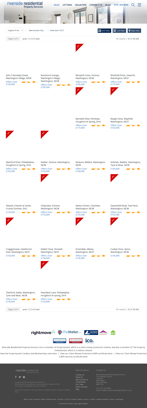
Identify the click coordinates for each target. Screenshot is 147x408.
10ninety (70, 404)
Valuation (80, 5)
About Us (79, 377)
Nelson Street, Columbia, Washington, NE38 (88, 207)
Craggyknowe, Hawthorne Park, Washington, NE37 (19, 250)
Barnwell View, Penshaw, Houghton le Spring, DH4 (88, 120)
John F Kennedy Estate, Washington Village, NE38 (18, 77)
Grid (105, 30)
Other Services (81, 387)
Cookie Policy (26, 390)
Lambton (92, 399)
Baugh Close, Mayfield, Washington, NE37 (122, 120)
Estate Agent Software (81, 404)
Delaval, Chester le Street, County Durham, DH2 (18, 207)
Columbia (60, 399)
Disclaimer (60, 390)
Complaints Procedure (50, 390)
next (38, 38)
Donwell (73, 399)
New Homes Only (36, 30)
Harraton (86, 399)
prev (25, 38)
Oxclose (112, 399)
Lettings (67, 5)
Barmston (37, 399)
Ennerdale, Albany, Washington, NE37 (85, 250)
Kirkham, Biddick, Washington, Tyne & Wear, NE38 (126, 164)
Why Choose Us (82, 380)
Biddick (43, 399)
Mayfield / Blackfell (102, 399)
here (54, 353)
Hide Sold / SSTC (57, 30)
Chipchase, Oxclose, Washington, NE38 (50, 207)
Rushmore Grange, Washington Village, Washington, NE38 (50, 78)
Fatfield (79, 399)
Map (135, 30)
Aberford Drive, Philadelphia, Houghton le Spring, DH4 (20, 164)
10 (129, 38)
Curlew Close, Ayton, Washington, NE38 (121, 250)
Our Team (80, 384)
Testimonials (81, 382)
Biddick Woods (51, 399)
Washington (119, 399)
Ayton (31, 399)
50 (134, 38)
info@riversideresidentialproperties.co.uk (116, 390)
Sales (56, 5)
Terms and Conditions (37, 390)
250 (137, 38)
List (121, 30)
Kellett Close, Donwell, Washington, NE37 (52, 250)
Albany (26, 399)
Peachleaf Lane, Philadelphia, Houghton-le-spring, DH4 (55, 294)
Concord (67, 399)
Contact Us (96, 5)
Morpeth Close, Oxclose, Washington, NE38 (88, 77)
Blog (108, 5)
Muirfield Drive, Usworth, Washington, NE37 (123, 77)
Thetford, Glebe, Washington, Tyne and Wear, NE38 (20, 294)
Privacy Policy (18, 390)
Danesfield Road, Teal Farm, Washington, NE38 (124, 207)
